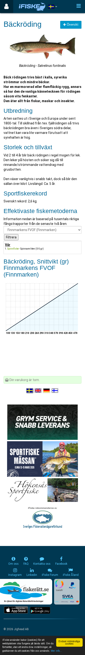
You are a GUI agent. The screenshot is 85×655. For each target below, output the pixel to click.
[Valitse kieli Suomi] (55, 391)
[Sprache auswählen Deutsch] (46, 391)
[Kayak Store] (42, 422)
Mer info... (56, 651)
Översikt (72, 24)
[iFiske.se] (32, 6)
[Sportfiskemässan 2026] (42, 459)
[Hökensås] (42, 490)
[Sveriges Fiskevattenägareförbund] (42, 517)
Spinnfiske (13, 248)
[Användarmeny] (6, 6)
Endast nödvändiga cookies (69, 642)
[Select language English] (38, 391)
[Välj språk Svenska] (30, 391)
